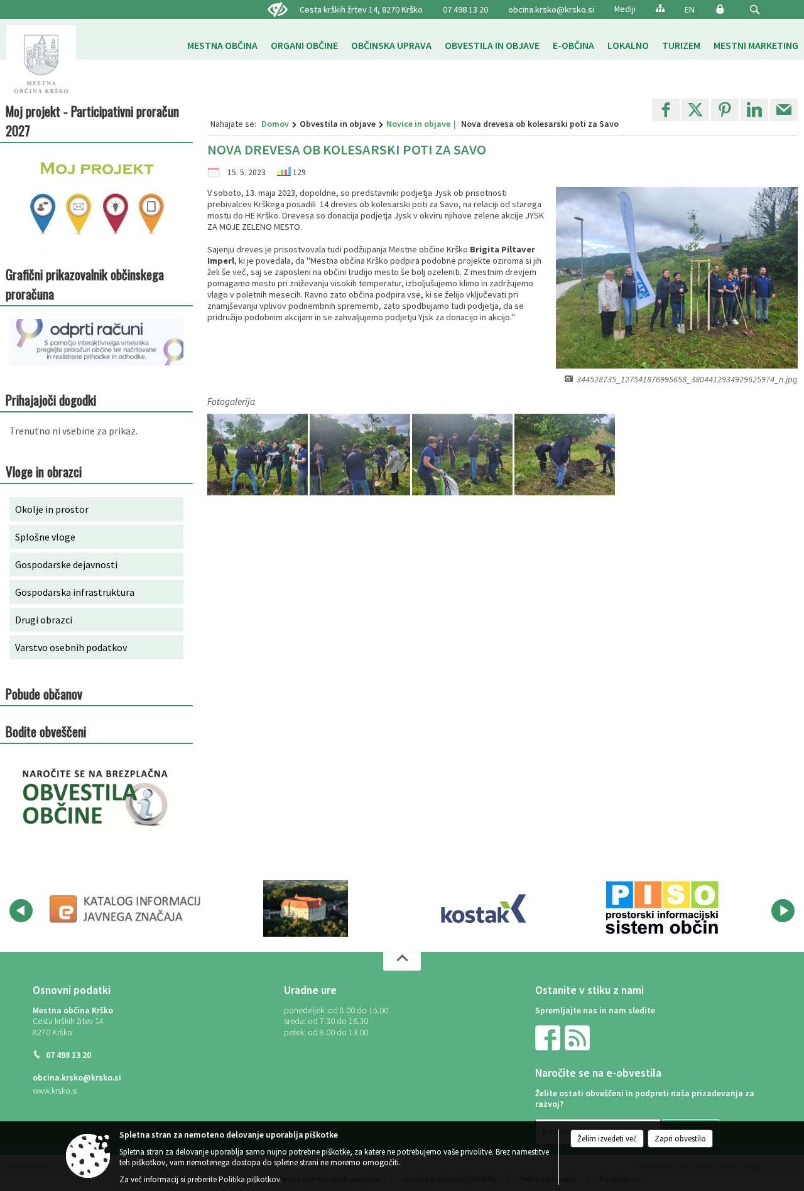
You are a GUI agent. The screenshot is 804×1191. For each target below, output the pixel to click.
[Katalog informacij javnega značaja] (127, 908)
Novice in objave (418, 123)
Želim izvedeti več (607, 1138)
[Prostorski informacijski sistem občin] (662, 908)
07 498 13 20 (465, 9)
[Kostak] (483, 908)
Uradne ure (310, 990)
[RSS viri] (578, 1037)
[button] (754, 9)
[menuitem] (222, 45)
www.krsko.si (55, 1091)
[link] (666, 110)
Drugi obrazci (43, 619)
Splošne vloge (45, 537)
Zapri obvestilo (680, 1138)
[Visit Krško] (305, 908)
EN (690, 9)
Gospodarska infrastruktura (74, 592)
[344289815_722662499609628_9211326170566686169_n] (463, 455)
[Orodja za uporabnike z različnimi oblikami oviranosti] (278, 10)
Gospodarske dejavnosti (66, 564)
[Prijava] (720, 9)
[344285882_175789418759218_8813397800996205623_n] (258, 455)
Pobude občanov (44, 693)
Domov (275, 123)
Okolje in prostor (52, 509)
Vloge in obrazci (44, 471)
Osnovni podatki (72, 990)
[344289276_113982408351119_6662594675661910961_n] (361, 455)
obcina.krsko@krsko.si (551, 9)
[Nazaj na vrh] (402, 961)
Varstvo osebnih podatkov (71, 647)
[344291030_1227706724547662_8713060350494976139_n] (564, 455)
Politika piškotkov (249, 1179)
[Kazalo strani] (660, 8)
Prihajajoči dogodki (51, 399)
